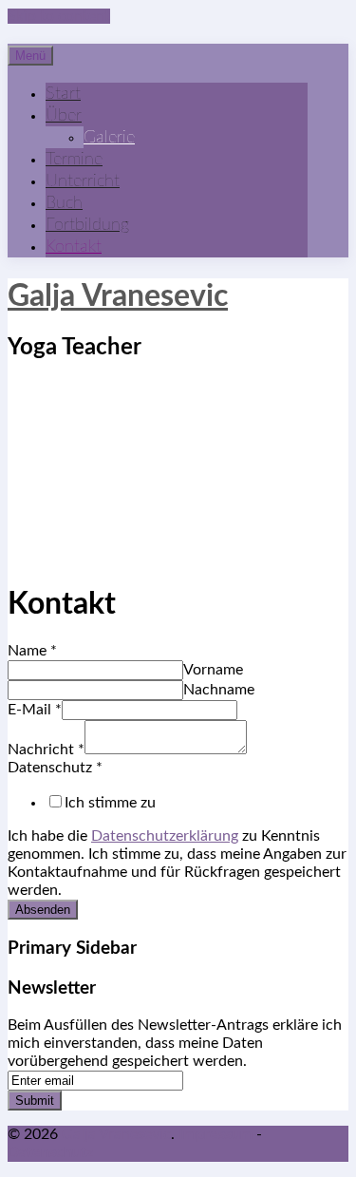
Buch (64, 203)
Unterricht (83, 181)
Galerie (109, 137)
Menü (30, 55)
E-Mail (35, 709)
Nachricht (46, 749)
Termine (74, 159)
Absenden (42, 909)
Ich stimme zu (110, 802)
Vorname (213, 669)
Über (64, 115)
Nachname (218, 689)
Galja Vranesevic (118, 296)
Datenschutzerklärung (164, 836)
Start (63, 94)
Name (32, 650)
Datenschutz (55, 767)
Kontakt (74, 246)
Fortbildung (87, 225)
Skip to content (59, 16)
